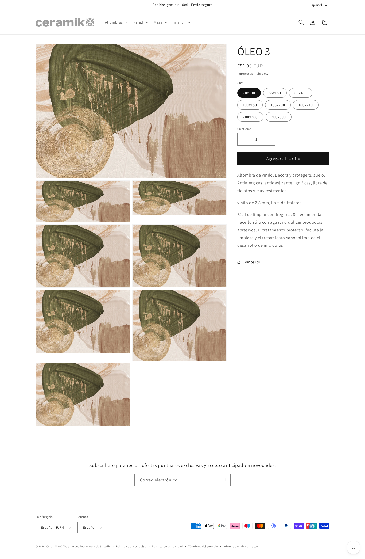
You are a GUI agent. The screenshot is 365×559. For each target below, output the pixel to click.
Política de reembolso (131, 546)
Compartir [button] (251, 262)
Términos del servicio (203, 546)
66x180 (300, 92)
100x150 (250, 104)
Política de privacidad (167, 546)
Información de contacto (240, 546)
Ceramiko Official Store (62, 547)
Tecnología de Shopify (95, 547)
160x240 (305, 104)
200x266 (250, 116)
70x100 (249, 92)
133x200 (278, 104)
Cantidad (244, 128)
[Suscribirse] (224, 480)
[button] (116, 22)
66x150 (275, 92)
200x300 (278, 116)
